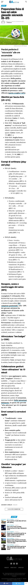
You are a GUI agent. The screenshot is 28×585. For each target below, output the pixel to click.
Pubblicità (6, 567)
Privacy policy (13, 567)
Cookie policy (21, 567)
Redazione (9, 22)
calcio (15, 504)
